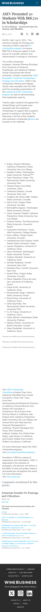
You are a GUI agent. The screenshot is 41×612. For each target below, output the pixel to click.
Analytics (12, 573)
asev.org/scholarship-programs (21, 452)
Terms (25, 604)
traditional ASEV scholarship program (17, 93)
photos (32, 119)
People (4, 512)
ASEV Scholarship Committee (12, 391)
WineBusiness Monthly (15, 569)
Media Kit (20, 607)
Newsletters (13, 576)
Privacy (17, 604)
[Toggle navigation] (37, 3)
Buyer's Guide (27, 576)
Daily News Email (26, 573)
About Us (26, 600)
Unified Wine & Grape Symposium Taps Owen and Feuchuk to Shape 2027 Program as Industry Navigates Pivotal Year (20, 543)
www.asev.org (13, 476)
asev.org (5, 502)
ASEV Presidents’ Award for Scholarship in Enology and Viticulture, (20, 78)
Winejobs (31, 569)
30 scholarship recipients (16, 47)
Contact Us (15, 600)
